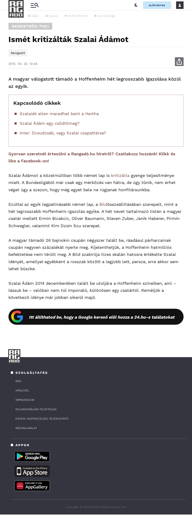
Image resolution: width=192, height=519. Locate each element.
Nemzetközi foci (30, 26)
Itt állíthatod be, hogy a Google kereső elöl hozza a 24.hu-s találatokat (101, 317)
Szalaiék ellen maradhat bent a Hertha (59, 113)
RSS (18, 381)
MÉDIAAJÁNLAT (26, 428)
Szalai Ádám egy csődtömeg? (50, 123)
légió (35, 16)
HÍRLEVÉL (22, 390)
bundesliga (106, 16)
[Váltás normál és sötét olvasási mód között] (136, 5)
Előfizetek (157, 5)
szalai (53, 16)
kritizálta (120, 175)
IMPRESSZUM (24, 400)
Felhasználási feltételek (36, 409)
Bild (103, 204)
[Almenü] (34, 5)
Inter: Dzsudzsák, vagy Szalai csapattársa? (63, 132)
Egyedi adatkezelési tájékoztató (41, 418)
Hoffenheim (77, 16)
